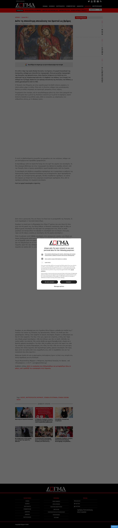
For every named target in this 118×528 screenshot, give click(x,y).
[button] (59, 262)
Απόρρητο (114, 526)
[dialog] (59, 264)
